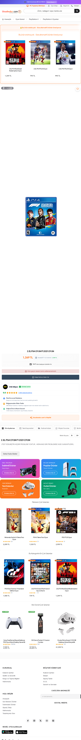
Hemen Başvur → (51, 2)
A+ (77, 435)
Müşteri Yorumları (63, 428)
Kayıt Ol (66, 6)
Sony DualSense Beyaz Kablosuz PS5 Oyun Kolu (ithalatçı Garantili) (14, 641)
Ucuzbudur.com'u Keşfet (42, 417)
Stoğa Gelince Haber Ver (41, 377)
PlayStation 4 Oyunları (51, 19)
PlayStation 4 (33, 19)
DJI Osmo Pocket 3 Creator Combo (40, 641)
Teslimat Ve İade (46, 428)
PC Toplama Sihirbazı (37, 6)
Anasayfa (7, 19)
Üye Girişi (54, 6)
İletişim (76, 6)
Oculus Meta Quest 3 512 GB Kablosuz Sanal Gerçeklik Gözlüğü (66, 642)
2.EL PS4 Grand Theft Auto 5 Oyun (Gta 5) (40, 590)
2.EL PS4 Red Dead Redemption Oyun (15, 70)
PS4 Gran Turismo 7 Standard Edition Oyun (14, 590)
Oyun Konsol (20, 19)
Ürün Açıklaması (10, 428)
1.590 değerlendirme (25, 393)
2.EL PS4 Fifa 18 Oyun (65, 69)
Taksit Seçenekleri (28, 428)
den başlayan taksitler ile (42, 364)
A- (72, 435)
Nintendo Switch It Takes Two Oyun (14, 538)
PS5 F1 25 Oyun (67, 537)
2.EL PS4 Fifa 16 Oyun (40, 69)
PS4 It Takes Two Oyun (40, 537)
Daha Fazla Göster (10, 454)
